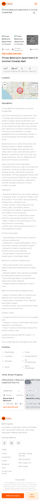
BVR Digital (23, 466)
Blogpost (5, 464)
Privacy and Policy (6, 472)
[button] (4, 84)
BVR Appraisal (24, 459)
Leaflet (22, 98)
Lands (4, 461)
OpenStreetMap (32, 98)
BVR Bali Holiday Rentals (25, 455)
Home (4, 454)
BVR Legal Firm (25, 463)
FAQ (3, 468)
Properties (6, 457)
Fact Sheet (32, 496)
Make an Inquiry (13, 496)
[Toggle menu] (35, 3)
